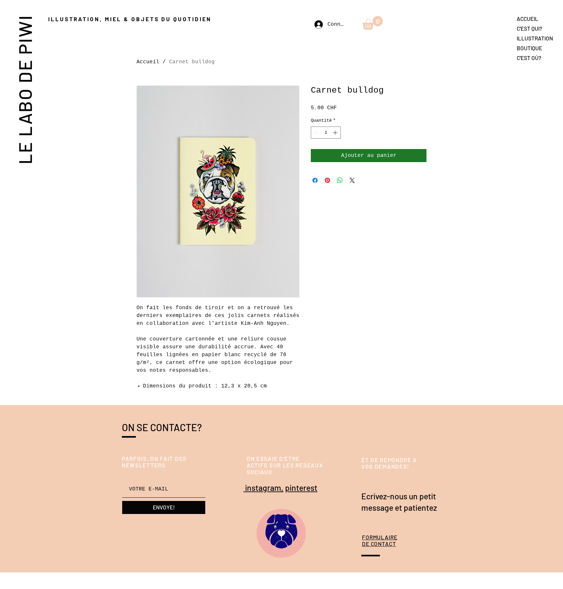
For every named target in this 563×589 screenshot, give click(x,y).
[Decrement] (316, 132)
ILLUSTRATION (535, 38)
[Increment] (336, 132)
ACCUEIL (527, 18)
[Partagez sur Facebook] (315, 180)
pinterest (301, 487)
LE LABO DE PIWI (25, 89)
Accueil (148, 62)
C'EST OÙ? (529, 57)
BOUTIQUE (529, 48)
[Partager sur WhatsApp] (340, 180)
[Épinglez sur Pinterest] (327, 180)
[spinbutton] (326, 132)
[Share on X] (352, 180)
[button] (372, 23)
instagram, (263, 487)
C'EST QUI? (529, 28)
